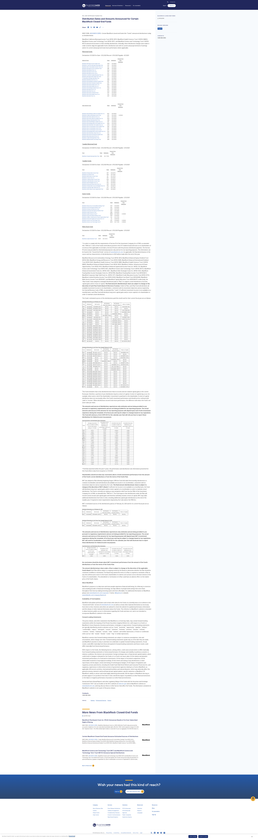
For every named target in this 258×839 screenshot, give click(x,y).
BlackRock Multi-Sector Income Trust (90, 176)
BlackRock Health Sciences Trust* (89, 212)
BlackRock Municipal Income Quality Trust (91, 63)
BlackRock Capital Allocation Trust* (89, 238)
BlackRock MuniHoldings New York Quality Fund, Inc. (93, 123)
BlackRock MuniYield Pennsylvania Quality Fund (92, 134)
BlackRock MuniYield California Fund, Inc (91, 116)
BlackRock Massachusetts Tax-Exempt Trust (91, 139)
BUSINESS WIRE (96, 33)
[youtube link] (158, 832)
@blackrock (118, 593)
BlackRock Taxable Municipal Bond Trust (90, 156)
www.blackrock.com (117, 252)
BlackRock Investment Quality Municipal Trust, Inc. (92, 75)
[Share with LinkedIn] (88, 27)
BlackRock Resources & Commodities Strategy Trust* (93, 205)
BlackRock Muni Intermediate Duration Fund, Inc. (92, 67)
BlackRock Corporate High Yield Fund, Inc (91, 187)
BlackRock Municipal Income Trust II (89, 73)
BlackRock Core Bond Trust (88, 174)
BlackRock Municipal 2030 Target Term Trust (91, 76)
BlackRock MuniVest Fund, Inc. (88, 96)
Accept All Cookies (203, 836)
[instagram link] (164, 833)
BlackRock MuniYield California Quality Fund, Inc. (92, 118)
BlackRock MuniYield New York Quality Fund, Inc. (92, 125)
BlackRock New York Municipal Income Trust (91, 128)
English (160, 28)
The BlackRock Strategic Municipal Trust (90, 78)
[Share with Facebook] (94, 27)
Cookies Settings (192, 836)
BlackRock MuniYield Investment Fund (90, 92)
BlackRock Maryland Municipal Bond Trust (91, 120)
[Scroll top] (253, 799)
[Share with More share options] (103, 27)
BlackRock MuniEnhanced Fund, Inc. (90, 79)
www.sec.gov (122, 683)
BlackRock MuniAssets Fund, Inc (89, 70)
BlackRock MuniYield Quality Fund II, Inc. (91, 84)
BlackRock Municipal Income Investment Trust (92, 68)
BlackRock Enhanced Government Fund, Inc (91, 184)
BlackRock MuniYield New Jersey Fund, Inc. (91, 133)
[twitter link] (151, 833)
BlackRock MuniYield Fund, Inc (88, 91)
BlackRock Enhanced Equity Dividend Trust (91, 207)
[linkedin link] (154, 833)
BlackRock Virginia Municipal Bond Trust (90, 137)
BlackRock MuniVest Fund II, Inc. (89, 89)
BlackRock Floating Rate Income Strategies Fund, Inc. (93, 185)
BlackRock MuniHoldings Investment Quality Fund (92, 81)
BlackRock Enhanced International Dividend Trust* (92, 210)
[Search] (167, 2)
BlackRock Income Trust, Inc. (88, 177)
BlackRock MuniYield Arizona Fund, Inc (90, 136)
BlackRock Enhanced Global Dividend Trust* (91, 215)
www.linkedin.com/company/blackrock (94, 595)
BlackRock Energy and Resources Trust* (90, 209)
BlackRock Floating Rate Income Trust (90, 173)
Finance (109, 700)
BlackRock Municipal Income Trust (89, 71)
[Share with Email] (97, 27)
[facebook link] (161, 833)
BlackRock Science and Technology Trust (91, 220)
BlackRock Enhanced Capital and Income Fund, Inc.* (93, 218)
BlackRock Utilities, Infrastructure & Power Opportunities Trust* (95, 217)
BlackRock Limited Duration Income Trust (91, 179)
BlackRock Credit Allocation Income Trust (91, 181)
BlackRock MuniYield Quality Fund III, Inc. (91, 94)
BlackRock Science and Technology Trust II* (91, 222)
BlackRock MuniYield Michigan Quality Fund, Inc (92, 121)
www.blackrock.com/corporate (98, 593)
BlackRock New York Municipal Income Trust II (92, 129)
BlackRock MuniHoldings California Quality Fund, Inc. (93, 113)
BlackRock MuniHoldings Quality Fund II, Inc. (91, 87)
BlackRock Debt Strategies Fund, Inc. (90, 182)
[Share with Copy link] (100, 27)
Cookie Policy (72, 836)
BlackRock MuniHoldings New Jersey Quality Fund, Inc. (94, 131)
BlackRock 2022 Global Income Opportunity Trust (92, 189)
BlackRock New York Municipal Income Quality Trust (93, 126)
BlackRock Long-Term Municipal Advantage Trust (92, 65)
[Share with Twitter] (91, 27)
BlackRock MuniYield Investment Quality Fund (92, 83)
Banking (93, 700)
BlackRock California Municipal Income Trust (91, 115)
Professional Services (101, 700)
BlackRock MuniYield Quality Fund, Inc (90, 86)
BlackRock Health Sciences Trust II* (89, 214)
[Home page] (91, 5)
